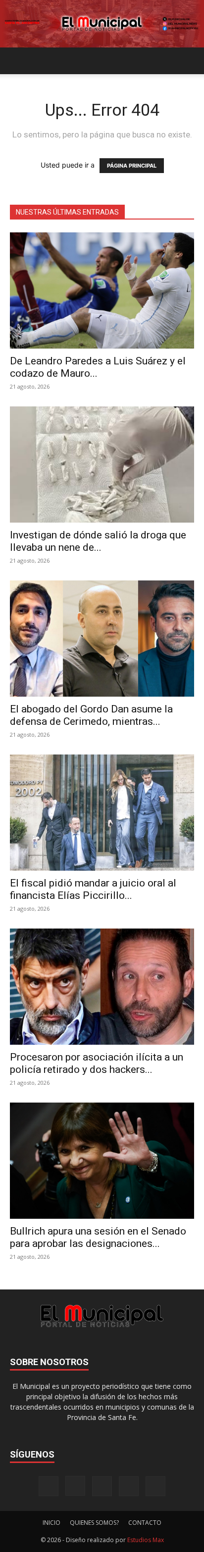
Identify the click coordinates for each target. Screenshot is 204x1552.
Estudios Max (145, 1540)
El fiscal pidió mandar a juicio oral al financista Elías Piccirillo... (93, 889)
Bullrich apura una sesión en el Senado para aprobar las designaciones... (98, 1237)
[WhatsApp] (155, 1486)
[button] (17, 60)
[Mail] (102, 1486)
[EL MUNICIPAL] (102, 23)
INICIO (51, 1522)
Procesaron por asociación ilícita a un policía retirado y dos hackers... (96, 1063)
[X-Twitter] (129, 1486)
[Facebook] (48, 1486)
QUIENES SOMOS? (94, 1522)
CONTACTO (144, 1522)
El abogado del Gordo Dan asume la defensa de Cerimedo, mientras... (91, 715)
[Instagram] (75, 1486)
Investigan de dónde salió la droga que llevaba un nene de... (98, 541)
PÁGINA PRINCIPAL (131, 165)
